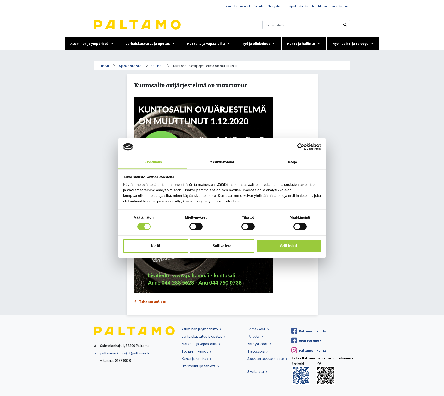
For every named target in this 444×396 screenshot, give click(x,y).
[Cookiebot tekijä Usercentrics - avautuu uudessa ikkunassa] (301, 146)
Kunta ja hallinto (301, 43)
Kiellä (155, 246)
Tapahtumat (320, 6)
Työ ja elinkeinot (256, 43)
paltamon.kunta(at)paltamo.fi (124, 353)
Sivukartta (255, 371)
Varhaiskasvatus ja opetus (148, 43)
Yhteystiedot (277, 6)
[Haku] (345, 24)
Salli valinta (222, 246)
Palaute (259, 6)
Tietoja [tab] (291, 162)
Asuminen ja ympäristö (89, 43)
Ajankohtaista (298, 6)
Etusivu (226, 6)
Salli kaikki (288, 246)
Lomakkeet (242, 6)
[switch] (196, 226)
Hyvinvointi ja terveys (350, 43)
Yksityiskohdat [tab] (222, 162)
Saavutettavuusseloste (265, 358)
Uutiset (157, 65)
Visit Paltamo (310, 340)
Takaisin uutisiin (152, 301)
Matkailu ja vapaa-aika (206, 43)
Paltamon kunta (312, 331)
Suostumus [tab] (152, 162)
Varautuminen (341, 6)
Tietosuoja (256, 351)
